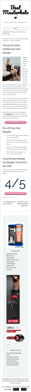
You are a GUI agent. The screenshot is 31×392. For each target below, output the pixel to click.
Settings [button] (16, 389)
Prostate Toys (10, 265)
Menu (15, 28)
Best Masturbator (15, 12)
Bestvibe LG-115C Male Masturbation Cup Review (23, 203)
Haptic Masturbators (12, 259)
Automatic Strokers (12, 254)
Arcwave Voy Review (12, 357)
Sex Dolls (14, 197)
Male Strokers (10, 261)
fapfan (12, 35)
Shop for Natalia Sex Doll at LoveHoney (16, 122)
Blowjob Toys (10, 256)
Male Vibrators (10, 263)
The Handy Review (11, 361)
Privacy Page (7, 389)
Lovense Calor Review (12, 359)
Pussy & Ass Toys (11, 267)
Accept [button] (23, 389)
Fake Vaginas (10, 257)
